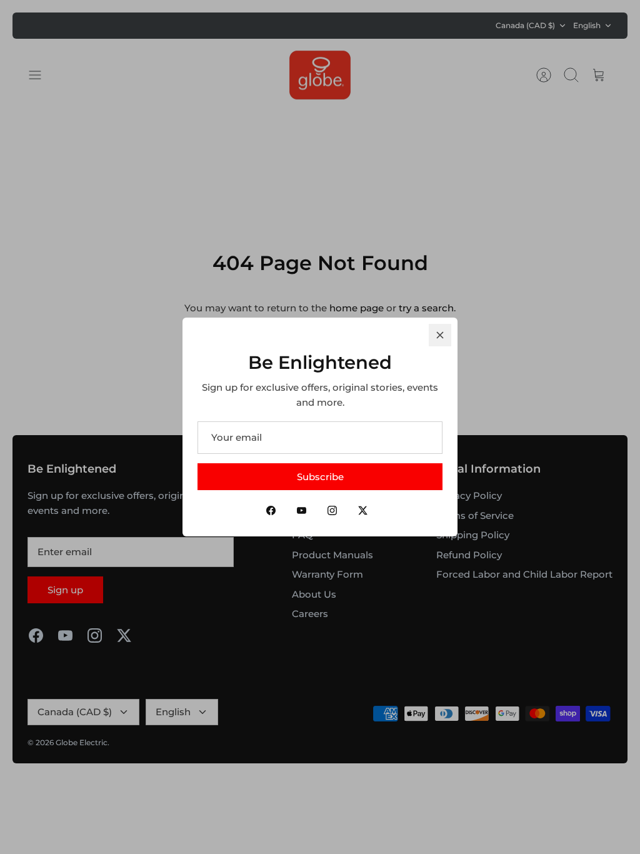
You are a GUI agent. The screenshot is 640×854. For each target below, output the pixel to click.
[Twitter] (363, 510)
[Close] (440, 335)
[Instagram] (332, 510)
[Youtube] (301, 510)
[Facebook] (271, 510)
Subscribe (320, 477)
